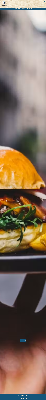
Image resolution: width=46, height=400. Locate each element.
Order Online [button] (23, 398)
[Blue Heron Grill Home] (4, 4)
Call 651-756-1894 (23, 395)
